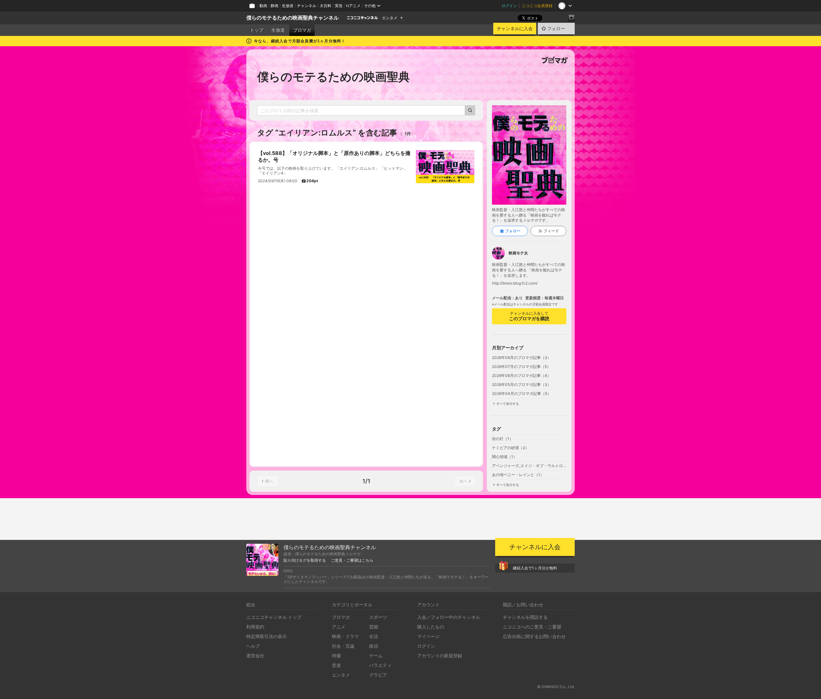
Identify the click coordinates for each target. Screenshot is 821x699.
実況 (339, 5)
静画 (274, 5)
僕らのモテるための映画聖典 (333, 77)
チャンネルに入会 (515, 28)
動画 (263, 5)
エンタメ (389, 18)
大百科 (325, 5)
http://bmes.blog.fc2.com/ (514, 283)
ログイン (509, 5)
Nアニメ (353, 5)
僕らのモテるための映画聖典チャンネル (292, 18)
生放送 (287, 5)
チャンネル (306, 5)
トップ (256, 30)
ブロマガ (302, 30)
